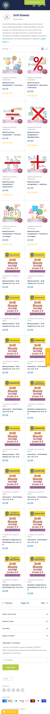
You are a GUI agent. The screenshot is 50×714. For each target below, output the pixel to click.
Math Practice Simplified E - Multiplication (33, 134)
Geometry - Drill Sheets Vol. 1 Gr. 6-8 (37, 455)
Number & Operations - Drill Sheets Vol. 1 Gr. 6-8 (12, 586)
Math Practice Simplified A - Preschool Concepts (37, 233)
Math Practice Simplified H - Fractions (12, 84)
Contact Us (10, 712)
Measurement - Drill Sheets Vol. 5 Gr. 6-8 (35, 325)
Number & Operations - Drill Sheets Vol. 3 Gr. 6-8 (12, 542)
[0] (38, 5)
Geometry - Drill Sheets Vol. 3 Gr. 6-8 (37, 367)
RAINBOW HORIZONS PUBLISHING (9, 79)
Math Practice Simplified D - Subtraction (8, 184)
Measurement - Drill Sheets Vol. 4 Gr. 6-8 (10, 367)
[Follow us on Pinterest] (18, 690)
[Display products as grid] (42, 49)
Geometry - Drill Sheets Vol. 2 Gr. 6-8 (37, 541)
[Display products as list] (46, 49)
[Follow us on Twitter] (8, 690)
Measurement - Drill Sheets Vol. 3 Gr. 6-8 (10, 282)
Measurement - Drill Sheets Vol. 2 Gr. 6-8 (10, 455)
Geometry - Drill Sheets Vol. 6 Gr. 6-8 (12, 410)
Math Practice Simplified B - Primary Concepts (11, 233)
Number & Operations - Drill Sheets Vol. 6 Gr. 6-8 (37, 587)
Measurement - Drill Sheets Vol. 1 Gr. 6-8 (35, 282)
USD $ (6, 679)
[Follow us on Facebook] (4, 690)
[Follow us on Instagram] (13, 690)
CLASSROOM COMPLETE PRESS (10, 277)
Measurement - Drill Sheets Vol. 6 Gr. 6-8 (10, 325)
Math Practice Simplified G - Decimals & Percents (37, 85)
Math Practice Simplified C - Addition (37, 183)
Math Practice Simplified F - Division (11, 133)
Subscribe (10, 667)
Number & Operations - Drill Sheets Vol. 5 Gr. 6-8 (37, 411)
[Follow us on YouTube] (22, 690)
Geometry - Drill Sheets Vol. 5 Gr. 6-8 (12, 498)
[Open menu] (44, 5)
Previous (8, 603)
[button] (7, 93)
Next (43, 603)
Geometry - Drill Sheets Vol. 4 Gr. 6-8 (37, 498)
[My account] (34, 5)
